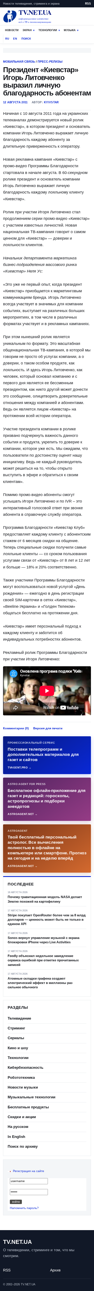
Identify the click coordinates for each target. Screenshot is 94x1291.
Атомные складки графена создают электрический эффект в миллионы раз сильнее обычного (40, 983)
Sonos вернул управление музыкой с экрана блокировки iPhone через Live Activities (43, 940)
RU (7, 38)
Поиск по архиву (23, 1146)
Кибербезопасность (25, 1068)
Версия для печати (48, 728)
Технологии (47, 30)
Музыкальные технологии (31, 1097)
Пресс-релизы (50, 61)
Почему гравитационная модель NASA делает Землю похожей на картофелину (45, 899)
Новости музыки (23, 1087)
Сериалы (16, 1038)
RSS (88, 3)
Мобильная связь (19, 61)
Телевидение (19, 1018)
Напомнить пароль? (24, 1208)
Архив (55, 1270)
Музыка (70, 30)
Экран (27, 30)
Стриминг (16, 1028)
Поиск (26, 38)
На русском (18, 1127)
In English (16, 1137)
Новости (12, 30)
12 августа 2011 (15, 102)
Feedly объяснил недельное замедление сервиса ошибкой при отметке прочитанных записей (43, 960)
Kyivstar (51, 102)
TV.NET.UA (17, 1242)
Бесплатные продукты (28, 1107)
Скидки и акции (22, 1117)
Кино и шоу (18, 1048)
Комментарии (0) (16, 728)
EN (15, 38)
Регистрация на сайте (28, 1171)
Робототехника (21, 1078)
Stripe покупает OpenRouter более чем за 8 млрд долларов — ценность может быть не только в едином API (47, 919)
